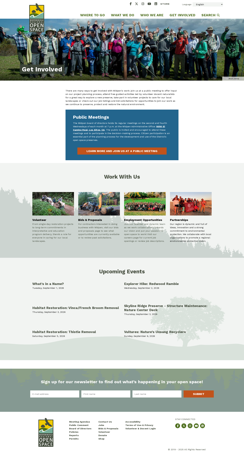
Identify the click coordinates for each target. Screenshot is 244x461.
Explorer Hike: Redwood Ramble (151, 284)
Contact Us (105, 421)
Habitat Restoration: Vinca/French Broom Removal (75, 308)
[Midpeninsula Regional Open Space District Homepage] (36, 9)
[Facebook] (132, 4)
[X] (138, 4)
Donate (102, 435)
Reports (74, 435)
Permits (74, 438)
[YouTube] (151, 4)
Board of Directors (80, 428)
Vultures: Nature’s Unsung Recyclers (155, 332)
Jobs (101, 425)
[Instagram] (144, 4)
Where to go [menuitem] (92, 15)
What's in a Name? (48, 284)
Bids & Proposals (108, 428)
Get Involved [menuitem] (182, 15)
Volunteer (104, 432)
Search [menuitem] (208, 15)
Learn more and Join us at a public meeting (122, 151)
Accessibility (132, 421)
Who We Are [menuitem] (151, 15)
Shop (101, 438)
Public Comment (79, 425)
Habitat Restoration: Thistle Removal (64, 332)
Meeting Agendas (79, 421)
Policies (73, 432)
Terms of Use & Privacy (139, 425)
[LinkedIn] (157, 4)
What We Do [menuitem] (122, 15)
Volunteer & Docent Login (140, 428)
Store (165, 4)
